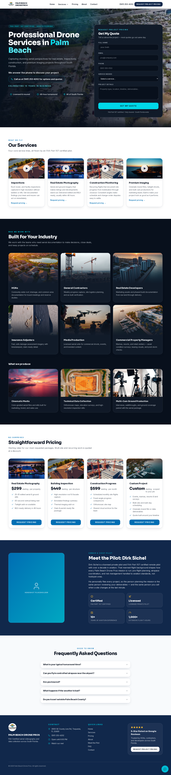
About (84, 4)
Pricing (75, 4)
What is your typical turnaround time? (62, 664)
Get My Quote (128, 106)
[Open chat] (164, 769)
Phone (101, 64)
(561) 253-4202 (126, 4)
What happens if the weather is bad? (61, 690)
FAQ (89, 746)
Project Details (105, 84)
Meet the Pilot (93, 743)
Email (100, 53)
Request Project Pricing (148, 4)
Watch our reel (57, 743)
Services (62, 4)
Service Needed (105, 74)
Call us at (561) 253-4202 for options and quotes (38, 79)
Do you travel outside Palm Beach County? (64, 699)
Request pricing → (19, 203)
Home (52, 4)
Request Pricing (26, 522)
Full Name (103, 43)
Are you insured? (51, 682)
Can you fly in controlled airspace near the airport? (68, 673)
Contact (93, 4)
